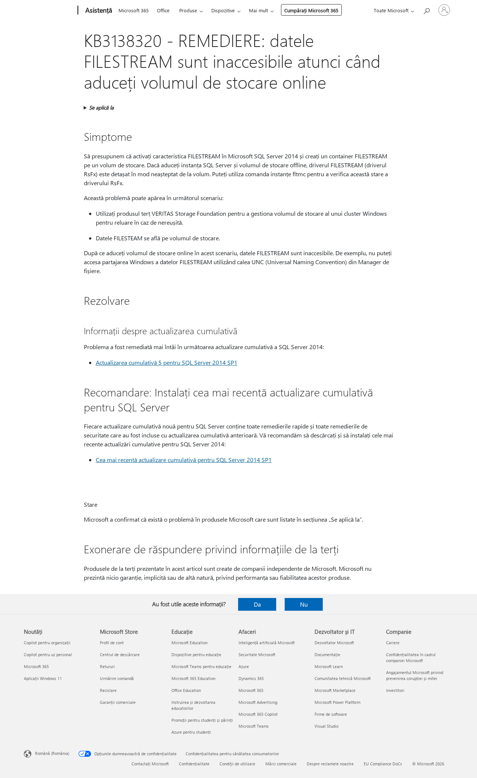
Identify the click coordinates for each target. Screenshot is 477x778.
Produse (188, 10)
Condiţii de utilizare (237, 763)
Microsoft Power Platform (337, 702)
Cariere (392, 642)
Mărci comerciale (281, 763)
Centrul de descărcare (120, 654)
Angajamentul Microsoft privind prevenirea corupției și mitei (414, 675)
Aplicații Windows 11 (43, 678)
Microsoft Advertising (257, 702)
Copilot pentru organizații (47, 642)
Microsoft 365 (134, 10)
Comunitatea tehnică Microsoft (343, 678)
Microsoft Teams (253, 726)
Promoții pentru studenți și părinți (202, 720)
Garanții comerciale (118, 702)
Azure (243, 666)
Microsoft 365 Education (193, 678)
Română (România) (52, 753)
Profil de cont (112, 642)
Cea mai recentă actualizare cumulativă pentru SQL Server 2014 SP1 (184, 460)
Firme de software (331, 714)
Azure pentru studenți (191, 732)
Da (257, 604)
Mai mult (258, 10)
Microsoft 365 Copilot (258, 714)
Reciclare (108, 690)
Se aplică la (101, 107)
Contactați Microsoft (150, 763)
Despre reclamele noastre (330, 763)
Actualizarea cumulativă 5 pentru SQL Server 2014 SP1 (166, 362)
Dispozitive (223, 10)
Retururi (107, 666)
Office (163, 10)
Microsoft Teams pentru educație (201, 666)
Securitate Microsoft (256, 654)
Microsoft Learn (329, 666)
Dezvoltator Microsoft (334, 642)
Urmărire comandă (117, 678)
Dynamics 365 (251, 678)
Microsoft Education (189, 642)
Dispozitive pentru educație (196, 654)
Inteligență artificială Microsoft (266, 642)
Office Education (186, 690)
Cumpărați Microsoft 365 (311, 10)
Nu (304, 604)
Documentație (327, 654)
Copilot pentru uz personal (48, 654)
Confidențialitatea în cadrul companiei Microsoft (411, 657)
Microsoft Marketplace (335, 690)
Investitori (395, 690)
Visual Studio (326, 726)
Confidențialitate (194, 763)
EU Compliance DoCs (383, 763)
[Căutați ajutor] (426, 9)
